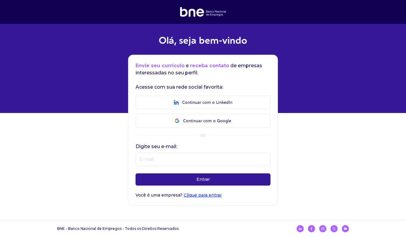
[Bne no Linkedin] (300, 228)
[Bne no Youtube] (345, 228)
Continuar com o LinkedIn (207, 102)
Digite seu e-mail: (156, 146)
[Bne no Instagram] (322, 228)
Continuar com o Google (207, 120)
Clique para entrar (203, 195)
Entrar (203, 179)
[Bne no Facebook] (311, 228)
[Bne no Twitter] (334, 228)
